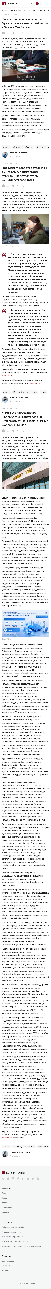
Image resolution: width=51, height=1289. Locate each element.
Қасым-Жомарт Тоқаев (25, 392)
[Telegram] (13, 33)
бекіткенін (7, 1137)
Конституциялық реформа (39, 10)
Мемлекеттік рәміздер (12, 1236)
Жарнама (6, 1270)
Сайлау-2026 (15, 10)
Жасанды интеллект (24, 1147)
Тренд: (5, 10)
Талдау (5, 1203)
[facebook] (18, 1178)
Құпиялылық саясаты (11, 1232)
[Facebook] (17, 33)
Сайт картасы (8, 1261)
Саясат (5, 1198)
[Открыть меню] (47, 4)
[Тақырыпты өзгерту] (38, 4)
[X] (22, 33)
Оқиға (4, 1193)
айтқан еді (7, 375)
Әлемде (5, 1212)
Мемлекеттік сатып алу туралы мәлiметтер (21, 1246)
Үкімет (6, 147)
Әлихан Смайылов (23, 147)
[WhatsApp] (8, 33)
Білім (43, 392)
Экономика (7, 1207)
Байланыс (6, 1266)
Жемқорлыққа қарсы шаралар (15, 1241)
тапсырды (35, 383)
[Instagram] (3, 33)
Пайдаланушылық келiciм (13, 1227)
